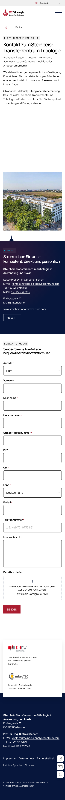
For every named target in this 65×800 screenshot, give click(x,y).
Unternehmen (12, 415)
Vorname (9, 380)
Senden (12, 609)
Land (7, 485)
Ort (6, 467)
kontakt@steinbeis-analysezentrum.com (35, 283)
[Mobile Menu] (58, 12)
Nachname (10, 398)
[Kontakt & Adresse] (60, 758)
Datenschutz (26, 758)
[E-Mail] (60, 766)
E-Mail (7, 502)
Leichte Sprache (12, 765)
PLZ (6, 450)
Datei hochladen (13, 572)
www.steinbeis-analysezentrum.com (24, 309)
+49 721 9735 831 (17, 287)
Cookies (29, 765)
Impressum (9, 758)
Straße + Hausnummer (17, 432)
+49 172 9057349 (20, 292)
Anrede (8, 363)
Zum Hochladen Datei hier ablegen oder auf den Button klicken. (32, 588)
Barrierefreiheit (46, 758)
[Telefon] (60, 774)
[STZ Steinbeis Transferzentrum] (13, 12)
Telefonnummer (13, 520)
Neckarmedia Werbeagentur (20, 785)
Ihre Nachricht (12, 537)
